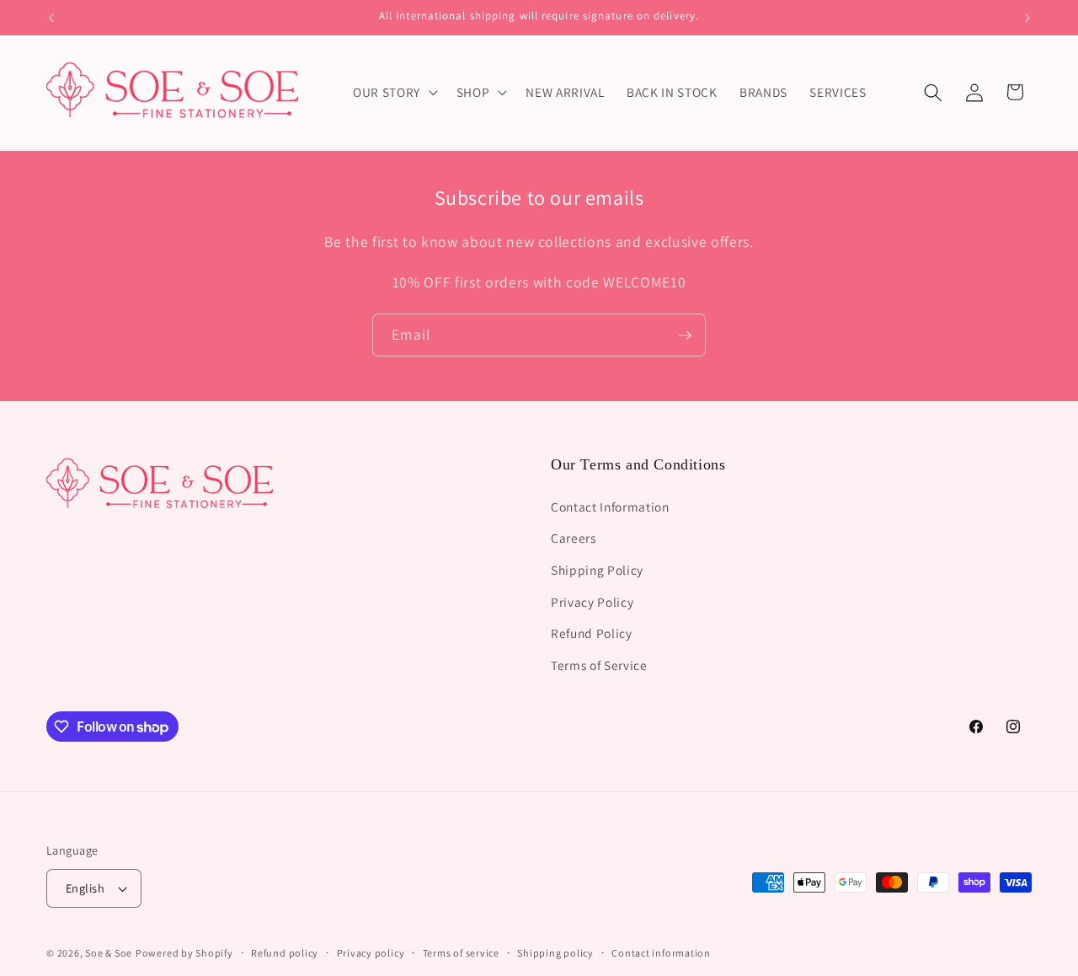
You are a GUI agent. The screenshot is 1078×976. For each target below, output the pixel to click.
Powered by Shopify (184, 953)
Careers (573, 537)
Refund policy (284, 953)
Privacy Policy (592, 601)
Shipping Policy (597, 568)
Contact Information (610, 505)
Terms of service (461, 953)
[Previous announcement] (51, 17)
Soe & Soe (108, 953)
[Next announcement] (1027, 17)
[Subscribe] (684, 335)
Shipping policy (555, 953)
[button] (394, 92)
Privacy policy (371, 953)
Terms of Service (599, 664)
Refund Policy (591, 632)
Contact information (661, 953)
